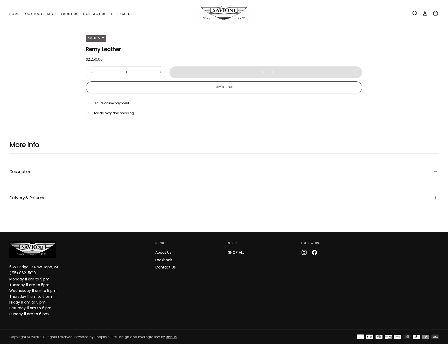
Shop (52, 14)
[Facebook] (314, 252)
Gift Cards (122, 14)
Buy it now (224, 87)
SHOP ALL (236, 252)
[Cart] (435, 13)
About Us (69, 14)
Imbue (171, 337)
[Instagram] (304, 252)
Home (14, 14)
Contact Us (95, 14)
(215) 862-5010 (22, 273)
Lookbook (33, 14)
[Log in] (425, 13)
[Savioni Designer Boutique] (32, 249)
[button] (415, 13)
